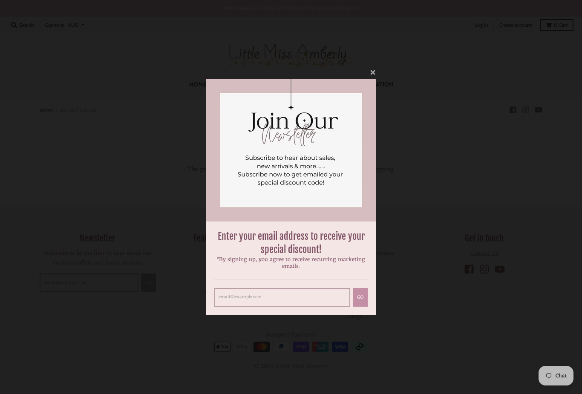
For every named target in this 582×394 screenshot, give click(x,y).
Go (360, 297)
